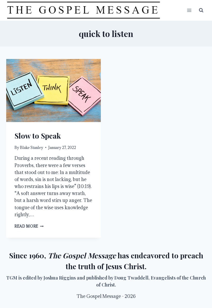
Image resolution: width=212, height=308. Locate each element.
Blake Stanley (31, 147)
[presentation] (53, 90)
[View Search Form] (201, 10)
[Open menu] (189, 10)
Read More (29, 226)
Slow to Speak (37, 135)
